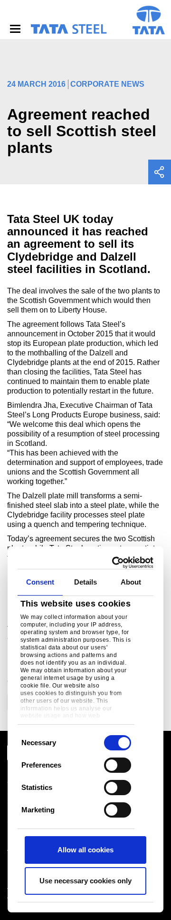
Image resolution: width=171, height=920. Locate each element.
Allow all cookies (85, 850)
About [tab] (131, 582)
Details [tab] (85, 582)
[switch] (117, 765)
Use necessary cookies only (85, 881)
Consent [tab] (40, 582)
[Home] (68, 29)
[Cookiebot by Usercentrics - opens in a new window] (116, 562)
